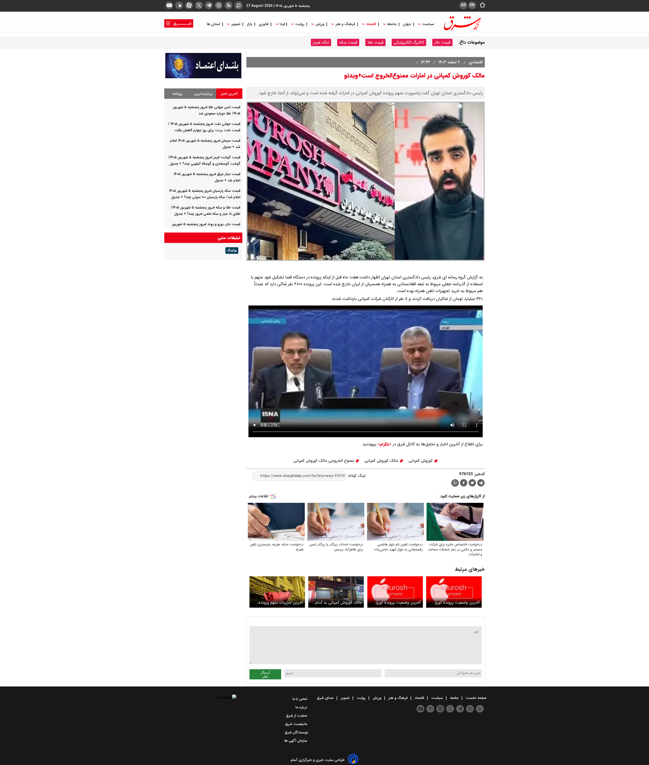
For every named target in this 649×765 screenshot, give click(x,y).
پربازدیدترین (203, 94)
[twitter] (199, 5)
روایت (299, 24)
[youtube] (169, 5)
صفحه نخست (475, 698)
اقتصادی (475, 62)
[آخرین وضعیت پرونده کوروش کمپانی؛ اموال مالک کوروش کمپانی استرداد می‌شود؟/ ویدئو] (395, 591)
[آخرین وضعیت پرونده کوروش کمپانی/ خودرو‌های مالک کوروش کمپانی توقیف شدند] (454, 591)
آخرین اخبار (229, 94)
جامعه (392, 24)
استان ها (214, 24)
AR (463, 5)
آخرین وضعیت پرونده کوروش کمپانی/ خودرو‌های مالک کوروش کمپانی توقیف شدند (455, 602)
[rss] (228, 5)
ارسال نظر (265, 674)
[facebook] (463, 483)
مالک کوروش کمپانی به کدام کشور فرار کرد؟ (338, 602)
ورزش (319, 24)
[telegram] (209, 5)
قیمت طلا (375, 42)
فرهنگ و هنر (345, 24)
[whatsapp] (455, 483)
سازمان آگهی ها (296, 740)
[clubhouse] (179, 5)
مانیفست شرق (296, 724)
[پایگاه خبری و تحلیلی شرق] (462, 30)
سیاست (428, 24)
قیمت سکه (348, 42)
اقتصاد (371, 24)
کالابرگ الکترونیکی (409, 42)
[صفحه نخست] (481, 5)
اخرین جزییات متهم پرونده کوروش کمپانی (281, 602)
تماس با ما (300, 699)
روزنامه (177, 94)
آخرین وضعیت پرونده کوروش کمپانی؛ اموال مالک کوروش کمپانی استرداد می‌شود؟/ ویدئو (396, 602)
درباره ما (302, 707)
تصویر (235, 24)
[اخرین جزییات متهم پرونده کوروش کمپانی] (277, 591)
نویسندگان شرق (296, 732)
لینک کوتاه (356, 476)
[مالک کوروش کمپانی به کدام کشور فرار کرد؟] (336, 591)
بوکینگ (232, 250)
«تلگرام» (383, 444)
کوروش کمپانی (421, 460)
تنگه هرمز (321, 42)
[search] (239, 5)
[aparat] (189, 5)
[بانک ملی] (203, 77)
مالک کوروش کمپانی (382, 460)
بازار (249, 24)
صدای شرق (326, 698)
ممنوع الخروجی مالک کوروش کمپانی (324, 460)
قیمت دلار (442, 42)
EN (472, 5)
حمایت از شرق (297, 715)
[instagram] (219, 5)
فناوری (263, 24)
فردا (282, 24)
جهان (407, 24)
